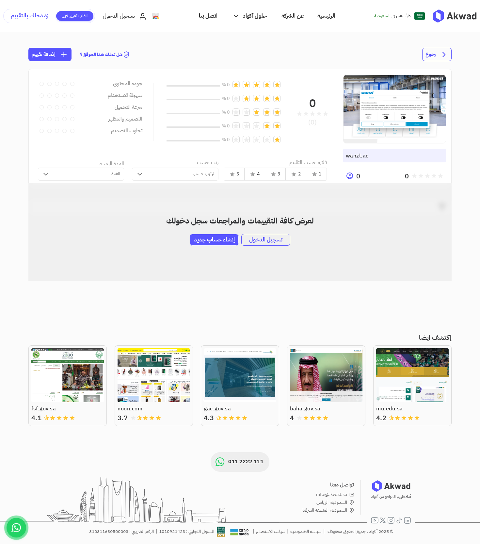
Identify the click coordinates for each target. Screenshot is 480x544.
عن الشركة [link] (292, 16)
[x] (383, 520)
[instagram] (391, 520)
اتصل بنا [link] (208, 16)
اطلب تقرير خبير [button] (75, 15)
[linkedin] (407, 520)
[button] (249, 16)
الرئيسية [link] (326, 16)
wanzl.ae (357, 156)
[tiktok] (399, 520)
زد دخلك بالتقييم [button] (29, 15)
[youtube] (375, 520)
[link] (455, 16)
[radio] (440, 176)
